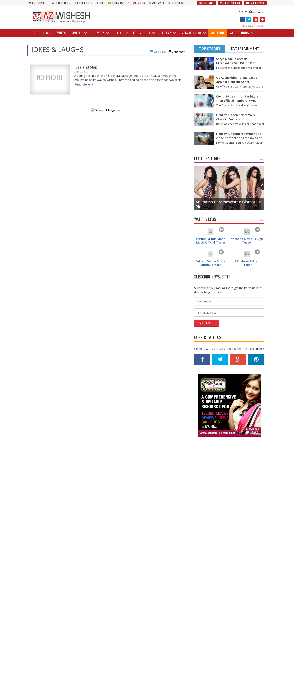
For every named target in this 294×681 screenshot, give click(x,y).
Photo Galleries (207, 158)
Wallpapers (158, 3)
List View (159, 51)
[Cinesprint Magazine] (106, 108)
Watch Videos (205, 219)
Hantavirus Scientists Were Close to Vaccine (236, 117)
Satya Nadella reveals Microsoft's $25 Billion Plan (236, 61)
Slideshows (178, 3)
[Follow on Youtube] (255, 19)
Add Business (257, 3)
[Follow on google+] (238, 359)
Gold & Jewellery (120, 3)
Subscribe (206, 323)
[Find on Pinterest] (262, 19)
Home (33, 33)
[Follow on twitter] (249, 19)
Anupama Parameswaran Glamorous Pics (229, 204)
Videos (141, 3)
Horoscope (83, 3)
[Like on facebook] (242, 19)
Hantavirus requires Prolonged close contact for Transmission (239, 136)
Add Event (208, 3)
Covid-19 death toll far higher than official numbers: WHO (238, 98)
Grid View (178, 51)
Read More (82, 84)
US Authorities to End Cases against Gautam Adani (236, 80)
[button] (261, 184)
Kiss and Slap (85, 67)
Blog (101, 3)
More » (261, 159)
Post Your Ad (232, 3)
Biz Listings (38, 3)
